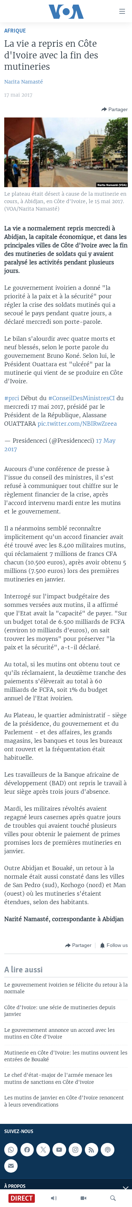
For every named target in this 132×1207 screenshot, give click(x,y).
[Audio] (53, 1198)
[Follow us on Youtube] (59, 1149)
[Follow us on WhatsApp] (11, 1149)
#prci (11, 398)
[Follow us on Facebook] (27, 1149)
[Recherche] (113, 1198)
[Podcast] (107, 1149)
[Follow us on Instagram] (75, 1149)
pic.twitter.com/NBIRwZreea (77, 423)
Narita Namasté (23, 82)
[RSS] (91, 1149)
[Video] (83, 1198)
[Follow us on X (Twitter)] (43, 1149)
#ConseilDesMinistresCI (81, 398)
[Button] (114, 109)
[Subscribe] (11, 1166)
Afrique (15, 31)
